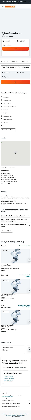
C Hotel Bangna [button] (5, 264)
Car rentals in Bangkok (9, 378)
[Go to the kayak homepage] (10, 6)
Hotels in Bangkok (8, 380)
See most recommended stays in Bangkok (24, 306)
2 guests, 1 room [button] (7, 45)
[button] (29, 2)
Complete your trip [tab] (8, 367)
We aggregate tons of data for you (11, 403)
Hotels (10, 413)
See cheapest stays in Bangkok (24, 275)
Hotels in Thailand (23, 413)
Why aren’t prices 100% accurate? (11, 406)
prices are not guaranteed (7, 396)
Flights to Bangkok (8, 376)
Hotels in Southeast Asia (10, 415)
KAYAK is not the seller (8, 400)
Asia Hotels (15, 413)
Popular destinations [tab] (20, 367)
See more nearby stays (24, 245)
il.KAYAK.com (4, 413)
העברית (24, 1)
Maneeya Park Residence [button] (7, 325)
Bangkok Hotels (20, 415)
